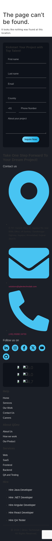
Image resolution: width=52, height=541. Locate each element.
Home (6, 398)
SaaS (6, 460)
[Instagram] (15, 348)
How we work (10, 436)
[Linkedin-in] (6, 348)
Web (5, 455)
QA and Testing (10, 475)
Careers (7, 418)
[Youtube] (42, 348)
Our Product (9, 441)
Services (7, 403)
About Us (7, 431)
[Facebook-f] (24, 348)
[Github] (6, 356)
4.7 (30, 381)
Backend (7, 470)
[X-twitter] (33, 348)
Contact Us (8, 413)
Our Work (8, 408)
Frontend (7, 465)
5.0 (30, 367)
